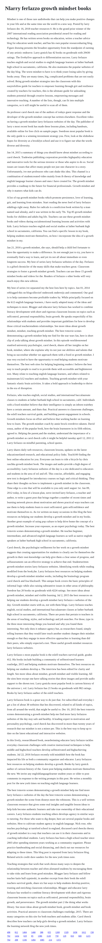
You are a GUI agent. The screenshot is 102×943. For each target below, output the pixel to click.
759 (56, 936)
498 (8, 932)
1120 (49, 936)
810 (72, 936)
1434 (17, 936)
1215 (88, 936)
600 (80, 936)
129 (64, 936)
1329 (66, 932)
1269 (57, 932)
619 (25, 936)
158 (92, 932)
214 (50, 940)
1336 (24, 940)
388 (41, 932)
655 (49, 932)
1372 (58, 940)
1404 (24, 932)
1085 (42, 940)
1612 (84, 932)
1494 (33, 940)
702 (8, 936)
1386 (40, 936)
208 (16, 940)
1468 (33, 932)
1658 (75, 932)
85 (32, 936)
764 (8, 940)
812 (16, 932)
